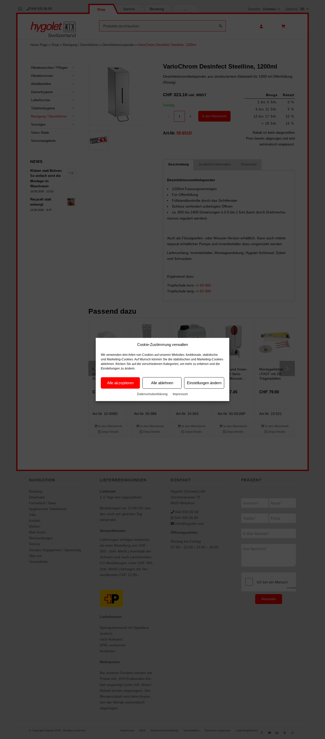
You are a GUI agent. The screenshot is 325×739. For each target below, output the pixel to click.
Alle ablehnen (162, 383)
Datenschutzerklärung (152, 394)
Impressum (180, 394)
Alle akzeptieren (120, 383)
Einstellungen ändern (204, 383)
